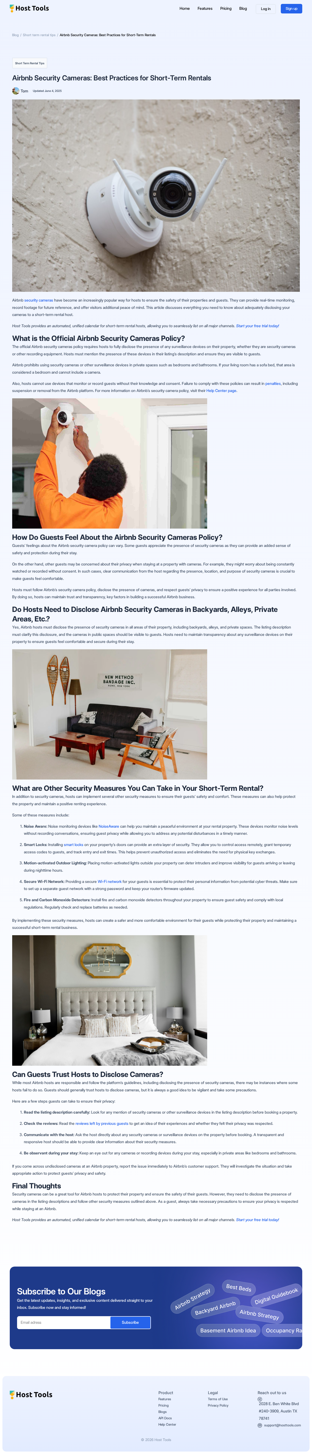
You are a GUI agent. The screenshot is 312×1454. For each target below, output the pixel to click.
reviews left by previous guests (102, 1123)
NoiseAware (109, 826)
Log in (266, 9)
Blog (243, 8)
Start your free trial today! (257, 326)
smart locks (73, 844)
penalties (273, 383)
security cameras (38, 300)
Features (205, 8)
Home (185, 8)
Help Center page (221, 390)
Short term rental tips (29, 63)
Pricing (226, 8)
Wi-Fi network (110, 881)
